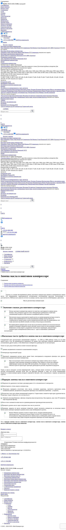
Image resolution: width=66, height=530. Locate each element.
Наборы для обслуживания (47, 92)
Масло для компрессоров (57, 89)
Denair (19, 48)
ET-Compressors (25, 48)
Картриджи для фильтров (17, 97)
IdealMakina (4, 83)
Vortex (12, 48)
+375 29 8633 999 (6, 457)
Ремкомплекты (37, 91)
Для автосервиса (6, 66)
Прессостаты (22, 91)
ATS (13, 83)
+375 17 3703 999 (6, 461)
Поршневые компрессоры (8, 57)
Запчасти (6, 488)
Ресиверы (3, 103)
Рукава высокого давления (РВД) (55, 91)
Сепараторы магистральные (44, 95)
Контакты (3, 30)
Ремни (44, 91)
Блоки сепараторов (6, 89)
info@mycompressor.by (7, 464)
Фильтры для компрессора (20, 92)
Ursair (39, 48)
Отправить (4, 444)
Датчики (33, 89)
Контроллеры (46, 89)
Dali (15, 48)
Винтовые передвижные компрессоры (12, 54)
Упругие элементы (6, 92)
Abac (2, 58)
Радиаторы (29, 91)
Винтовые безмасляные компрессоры (12, 51)
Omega (10, 83)
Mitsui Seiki (21, 52)
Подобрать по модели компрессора (11, 85)
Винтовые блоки (25, 89)
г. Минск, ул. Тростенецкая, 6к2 (10, 453)
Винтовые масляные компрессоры (11, 46)
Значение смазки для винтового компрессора (13, 283)
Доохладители (5, 95)
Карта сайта (4, 494)
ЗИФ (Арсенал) (55, 48)
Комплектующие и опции (11, 490)
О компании (4, 10)
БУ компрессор (17, 106)
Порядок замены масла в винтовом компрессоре (14, 286)
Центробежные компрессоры (9, 60)
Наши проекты (5, 7)
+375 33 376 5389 (12, 232)
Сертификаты (5, 5)
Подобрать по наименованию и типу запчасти (14, 88)
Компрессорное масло (7, 98)
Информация (4, 21)
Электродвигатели (33, 92)
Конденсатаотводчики (16, 95)
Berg (2, 48)
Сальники (4, 91)
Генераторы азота (6, 82)
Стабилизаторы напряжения (12, 486)
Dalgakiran (7, 48)
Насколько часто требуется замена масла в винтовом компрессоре (18, 284)
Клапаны (39, 89)
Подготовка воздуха (10, 483)
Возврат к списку (6, 429)
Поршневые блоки (12, 91)
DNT (16, 105)
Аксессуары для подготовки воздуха (36, 97)
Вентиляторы (16, 89)
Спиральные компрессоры (8, 63)
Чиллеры (25, 95)
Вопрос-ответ (5, 8)
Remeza (35, 48)
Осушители (32, 95)
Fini (31, 48)
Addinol (3, 100)
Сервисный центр (27, 106)
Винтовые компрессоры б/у (12, 476)
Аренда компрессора (7, 106)
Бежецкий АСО (46, 48)
